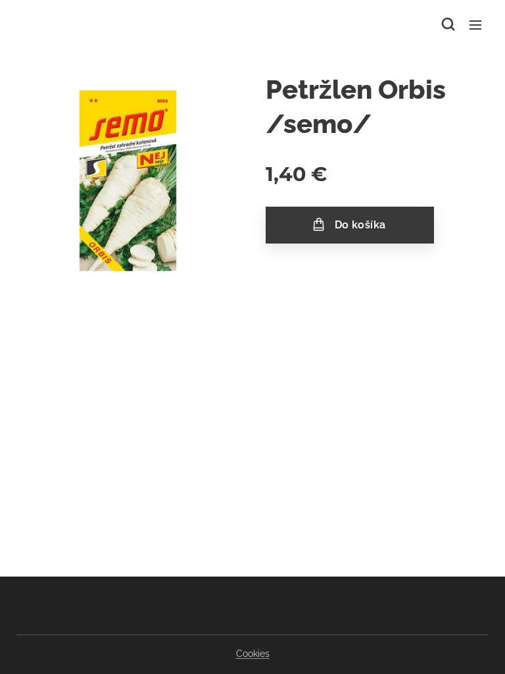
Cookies (253, 653)
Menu (475, 24)
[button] (448, 24)
